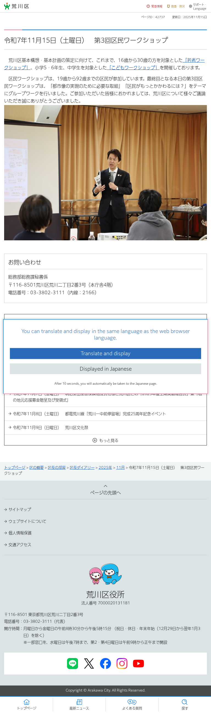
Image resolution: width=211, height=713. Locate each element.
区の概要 (36, 467)
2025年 (105, 467)
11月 (120, 467)
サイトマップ (20, 509)
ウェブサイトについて (27, 521)
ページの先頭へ (105, 493)
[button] (155, 6)
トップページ (14, 467)
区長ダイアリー (82, 467)
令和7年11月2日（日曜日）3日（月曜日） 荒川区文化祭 (63, 366)
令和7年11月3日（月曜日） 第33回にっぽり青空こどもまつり (68, 380)
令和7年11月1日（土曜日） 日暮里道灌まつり (54, 338)
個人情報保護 (20, 533)
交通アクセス (20, 545)
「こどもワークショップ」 (133, 67)
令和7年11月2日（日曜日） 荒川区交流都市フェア (58, 352)
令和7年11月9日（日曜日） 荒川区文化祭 (50, 428)
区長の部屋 (57, 467)
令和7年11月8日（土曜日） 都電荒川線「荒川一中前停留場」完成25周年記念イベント (89, 414)
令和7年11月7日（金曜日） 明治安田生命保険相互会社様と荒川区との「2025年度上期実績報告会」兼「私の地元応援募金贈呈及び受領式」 (107, 397)
